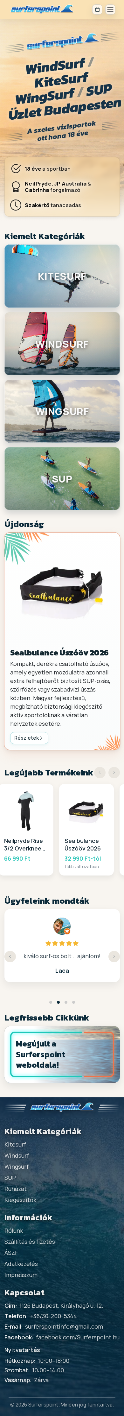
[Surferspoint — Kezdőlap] (42, 9)
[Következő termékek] (114, 772)
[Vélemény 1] (50, 1002)
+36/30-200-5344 (53, 1316)
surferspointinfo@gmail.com (64, 1326)
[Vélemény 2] (58, 1002)
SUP (10, 1177)
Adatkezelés (21, 1263)
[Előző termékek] (100, 772)
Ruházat (15, 1188)
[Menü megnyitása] (110, 9)
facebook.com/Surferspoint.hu (78, 1337)
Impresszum (21, 1275)
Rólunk (13, 1230)
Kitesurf (15, 1144)
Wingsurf (16, 1166)
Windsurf (16, 1155)
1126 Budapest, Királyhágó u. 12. (61, 1305)
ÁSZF (11, 1252)
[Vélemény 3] (66, 1002)
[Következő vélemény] (114, 956)
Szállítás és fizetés (29, 1241)
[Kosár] (97, 9)
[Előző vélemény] (10, 956)
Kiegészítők (20, 1200)
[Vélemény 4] (73, 1002)
